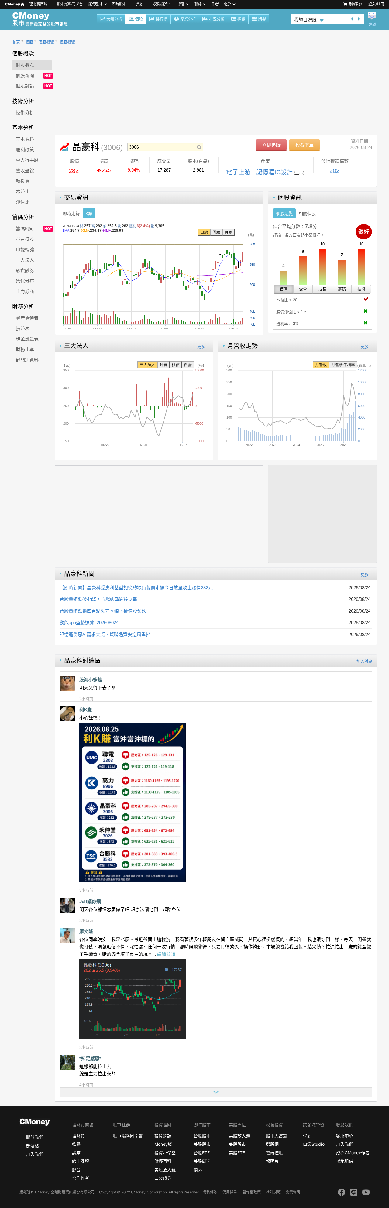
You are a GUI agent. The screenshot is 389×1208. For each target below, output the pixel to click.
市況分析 (217, 19)
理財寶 (78, 1135)
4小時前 (86, 1085)
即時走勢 (71, 213)
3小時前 (86, 890)
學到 (307, 1135)
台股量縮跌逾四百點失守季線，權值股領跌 (103, 611)
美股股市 (202, 1144)
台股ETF (202, 1152)
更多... (203, 346)
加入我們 (34, 1154)
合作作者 (80, 1178)
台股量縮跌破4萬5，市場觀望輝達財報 (98, 599)
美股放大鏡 (165, 1169)
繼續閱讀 (166, 953)
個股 (139, 19)
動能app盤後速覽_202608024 (89, 622)
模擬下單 (304, 145)
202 (334, 170)
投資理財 (95, 4)
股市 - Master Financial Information (43, 19)
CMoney (12, 4)
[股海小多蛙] (67, 683)
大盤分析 (114, 19)
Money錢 (163, 1144)
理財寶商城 (38, 4)
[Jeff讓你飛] (67, 905)
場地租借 (344, 1161)
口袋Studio (313, 1144)
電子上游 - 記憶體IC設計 (259, 172)
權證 (241, 19)
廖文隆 (86, 931)
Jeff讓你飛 (90, 901)
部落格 (32, 1145)
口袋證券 (162, 1178)
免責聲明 (293, 1192)
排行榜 (161, 19)
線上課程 (80, 1161)
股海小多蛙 (90, 679)
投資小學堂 (165, 1152)
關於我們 (34, 1137)
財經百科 (162, 1161)
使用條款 (229, 1192)
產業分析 (188, 19)
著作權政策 (252, 1192)
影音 (76, 1169)
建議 (372, 24)
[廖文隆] (67, 935)
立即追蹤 (271, 145)
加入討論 (364, 661)
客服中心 (344, 1135)
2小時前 (86, 699)
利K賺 (85, 709)
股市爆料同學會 (70, 4)
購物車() (355, 4)
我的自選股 (305, 19)
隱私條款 (210, 1192)
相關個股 (307, 213)
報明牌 (272, 1161)
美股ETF (202, 1161)
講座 (76, 1152)
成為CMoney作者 (353, 1152)
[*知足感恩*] (67, 1062)
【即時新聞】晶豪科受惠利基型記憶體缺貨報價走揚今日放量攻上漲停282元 (136, 587)
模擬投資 (160, 4)
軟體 (76, 1144)
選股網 (272, 1144)
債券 (198, 1169)
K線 (88, 213)
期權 (262, 19)
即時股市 (119, 4)
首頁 (16, 42)
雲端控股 (274, 1152)
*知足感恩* (90, 1058)
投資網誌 (162, 1135)
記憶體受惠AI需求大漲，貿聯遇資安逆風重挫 (105, 634)
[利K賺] (67, 713)
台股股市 (202, 1135)
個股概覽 (46, 42)
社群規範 (273, 1192)
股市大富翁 (276, 1135)
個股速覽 (284, 213)
